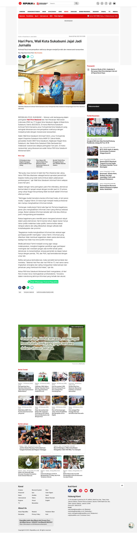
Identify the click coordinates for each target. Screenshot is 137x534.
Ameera (20, 490)
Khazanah (21, 492)
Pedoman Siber (50, 511)
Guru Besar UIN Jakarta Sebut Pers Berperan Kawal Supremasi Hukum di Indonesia (42, 163)
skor (44, 11)
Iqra (33, 492)
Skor (46, 490)
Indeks (115, 11)
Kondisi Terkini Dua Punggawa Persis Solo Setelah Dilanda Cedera (59, 162)
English (47, 500)
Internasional (44, 16)
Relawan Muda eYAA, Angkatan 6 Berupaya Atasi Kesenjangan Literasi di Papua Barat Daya (104, 71)
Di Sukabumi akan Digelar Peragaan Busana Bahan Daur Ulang (25, 162)
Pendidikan (29, 16)
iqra (60, 11)
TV (109, 11)
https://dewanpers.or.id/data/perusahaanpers (33, 524)
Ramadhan (35, 503)
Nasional (22, 16)
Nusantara (26, 36)
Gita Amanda (38, 53)
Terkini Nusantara (93, 116)
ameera (22, 11)
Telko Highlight (58, 16)
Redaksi (34, 511)
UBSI (51, 16)
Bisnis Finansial (84, 11)
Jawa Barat (33, 36)
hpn (20, 292)
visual (103, 11)
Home (20, 36)
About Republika (23, 511)
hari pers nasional (29, 292)
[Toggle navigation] (20, 3)
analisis (74, 11)
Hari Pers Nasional (34, 120)
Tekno (34, 498)
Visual (34, 500)
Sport (36, 16)
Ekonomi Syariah (34, 11)
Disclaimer (21, 514)
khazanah (52, 11)
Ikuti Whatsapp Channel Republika (44, 282)
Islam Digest (49, 492)
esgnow (96, 11)
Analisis (34, 495)
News (20, 495)
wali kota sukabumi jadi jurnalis (45, 292)
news (66, 11)
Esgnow (20, 500)
